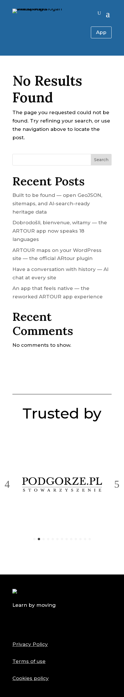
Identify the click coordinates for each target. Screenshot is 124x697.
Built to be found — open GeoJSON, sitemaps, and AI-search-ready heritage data (57, 203)
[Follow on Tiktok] (62, 624)
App (101, 32)
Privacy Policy (30, 644)
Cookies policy (30, 678)
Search (101, 159)
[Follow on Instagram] (75, 624)
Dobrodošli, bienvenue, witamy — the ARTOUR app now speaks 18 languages (59, 231)
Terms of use (29, 661)
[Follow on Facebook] (48, 624)
